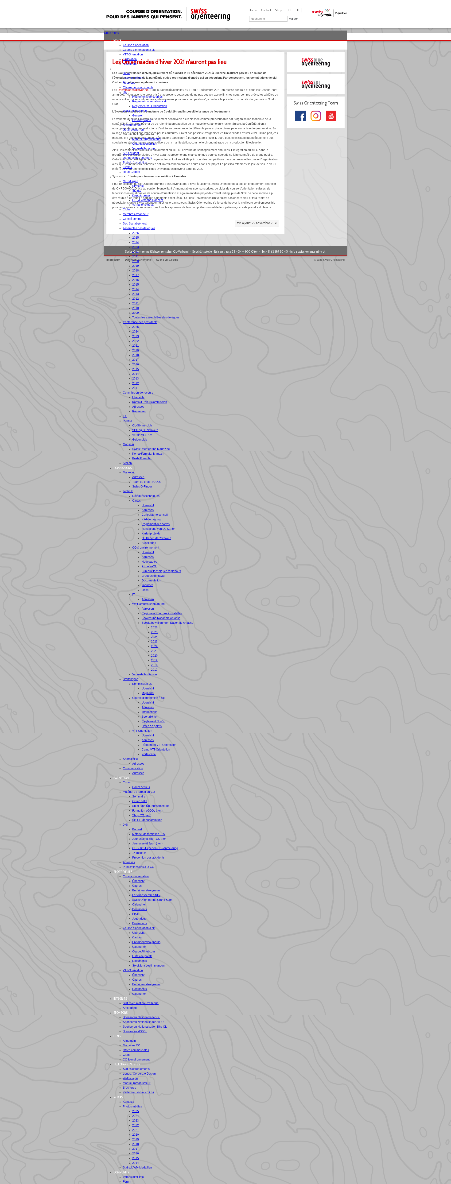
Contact (266, 10)
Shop (278, 10)
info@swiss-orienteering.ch (308, 251)
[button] (118, 40)
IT (298, 10)
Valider (293, 18)
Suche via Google (167, 259)
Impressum (113, 259)
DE (290, 10)
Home (253, 10)
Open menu (111, 33)
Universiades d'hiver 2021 (134, 90)
